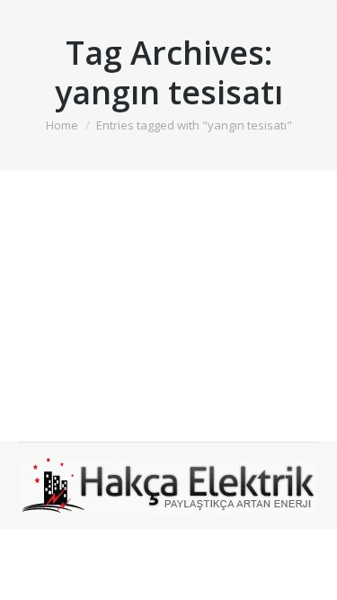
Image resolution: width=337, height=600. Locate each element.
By (183, 294)
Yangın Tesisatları (111, 263)
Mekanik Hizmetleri (92, 294)
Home (62, 125)
